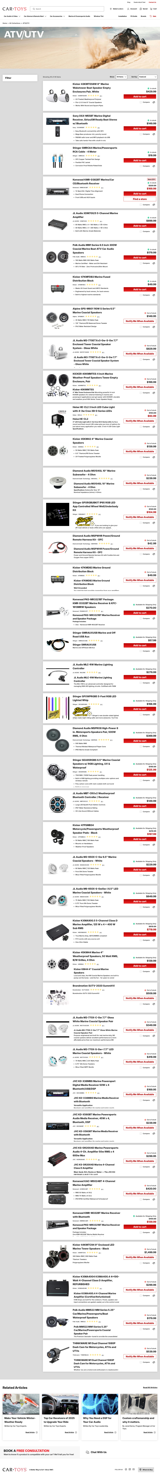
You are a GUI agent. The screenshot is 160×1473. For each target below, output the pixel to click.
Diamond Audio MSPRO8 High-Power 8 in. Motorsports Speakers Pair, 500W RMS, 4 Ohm (95, 732)
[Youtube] (133, 1469)
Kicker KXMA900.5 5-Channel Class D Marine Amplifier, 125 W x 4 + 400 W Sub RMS (95, 924)
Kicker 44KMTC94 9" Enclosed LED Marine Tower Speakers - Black (93, 1246)
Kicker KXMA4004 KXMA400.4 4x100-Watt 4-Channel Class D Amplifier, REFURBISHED (96, 1280)
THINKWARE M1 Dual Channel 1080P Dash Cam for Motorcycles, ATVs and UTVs (94, 1347)
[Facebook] (126, 1469)
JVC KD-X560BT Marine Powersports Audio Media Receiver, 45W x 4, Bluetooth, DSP (94, 1118)
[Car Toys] (15, 9)
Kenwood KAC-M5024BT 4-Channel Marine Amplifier (94, 1183)
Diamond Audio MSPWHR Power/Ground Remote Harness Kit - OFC (96, 537)
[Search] (33, 9)
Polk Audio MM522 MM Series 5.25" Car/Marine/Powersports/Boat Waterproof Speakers (94, 1313)
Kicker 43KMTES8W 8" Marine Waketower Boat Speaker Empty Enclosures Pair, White (92, 88)
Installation (122, 16)
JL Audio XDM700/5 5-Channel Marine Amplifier (95, 215)
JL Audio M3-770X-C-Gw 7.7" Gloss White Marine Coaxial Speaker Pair (93, 1019)
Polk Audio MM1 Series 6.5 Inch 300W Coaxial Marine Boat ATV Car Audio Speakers (95, 249)
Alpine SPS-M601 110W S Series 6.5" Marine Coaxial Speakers (94, 310)
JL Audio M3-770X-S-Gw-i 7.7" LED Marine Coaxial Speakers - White (93, 1051)
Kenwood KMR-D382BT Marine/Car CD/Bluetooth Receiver (93, 181)
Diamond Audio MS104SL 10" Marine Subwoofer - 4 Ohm (94, 472)
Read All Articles (150, 1387)
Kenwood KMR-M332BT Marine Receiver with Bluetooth (96, 1215)
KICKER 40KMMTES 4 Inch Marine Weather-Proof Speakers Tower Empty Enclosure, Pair (95, 377)
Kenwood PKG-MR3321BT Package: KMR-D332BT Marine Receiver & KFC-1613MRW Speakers (95, 603)
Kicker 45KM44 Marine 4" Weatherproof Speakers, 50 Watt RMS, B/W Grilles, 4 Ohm (95, 956)
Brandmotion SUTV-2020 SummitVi (94, 985)
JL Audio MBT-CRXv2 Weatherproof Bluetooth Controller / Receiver (94, 795)
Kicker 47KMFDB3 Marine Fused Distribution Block (91, 278)
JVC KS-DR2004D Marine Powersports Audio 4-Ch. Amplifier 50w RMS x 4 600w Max (95, 1151)
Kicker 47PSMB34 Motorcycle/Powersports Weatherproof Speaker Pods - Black (96, 829)
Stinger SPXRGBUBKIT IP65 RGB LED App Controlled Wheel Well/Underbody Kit (95, 506)
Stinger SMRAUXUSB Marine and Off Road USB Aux (94, 634)
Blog (128, 2)
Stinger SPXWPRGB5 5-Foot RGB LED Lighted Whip (94, 698)
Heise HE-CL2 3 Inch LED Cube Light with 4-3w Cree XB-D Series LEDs (94, 409)
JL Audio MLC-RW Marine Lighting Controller (93, 666)
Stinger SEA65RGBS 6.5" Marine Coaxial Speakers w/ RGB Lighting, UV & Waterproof (96, 764)
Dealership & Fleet (139, 2)
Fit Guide (134, 16)
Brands (143, 16)
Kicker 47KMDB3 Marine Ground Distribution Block (91, 569)
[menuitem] (128, 2)
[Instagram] (130, 1469)
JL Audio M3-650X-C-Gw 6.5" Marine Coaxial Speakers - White (94, 859)
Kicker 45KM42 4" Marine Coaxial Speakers (93, 441)
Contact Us (152, 2)
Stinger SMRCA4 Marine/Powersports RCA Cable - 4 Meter (95, 149)
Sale (154, 16)
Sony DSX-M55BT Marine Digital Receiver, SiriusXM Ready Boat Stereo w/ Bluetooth (95, 119)
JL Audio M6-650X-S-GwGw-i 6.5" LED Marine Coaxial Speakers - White (95, 890)
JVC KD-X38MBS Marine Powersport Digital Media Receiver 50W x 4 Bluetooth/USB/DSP (94, 1085)
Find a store (140, 199)
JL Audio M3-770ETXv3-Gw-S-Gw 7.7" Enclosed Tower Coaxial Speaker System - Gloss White (95, 344)
